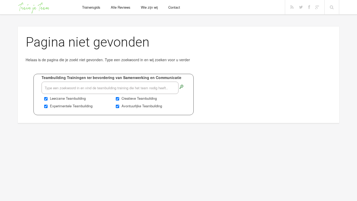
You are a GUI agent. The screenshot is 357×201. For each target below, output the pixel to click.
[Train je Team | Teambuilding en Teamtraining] (33, 7)
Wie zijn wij (149, 7)
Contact (174, 7)
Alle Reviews (120, 7)
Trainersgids (91, 7)
